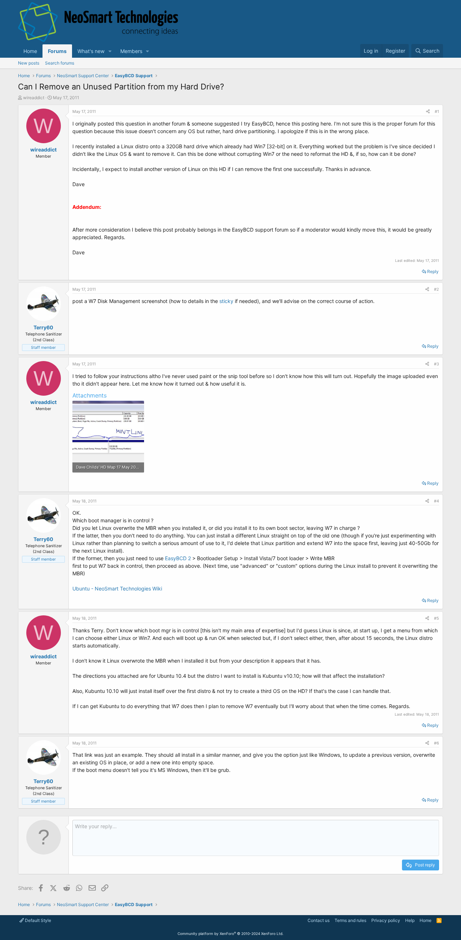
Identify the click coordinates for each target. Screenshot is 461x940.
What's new (90, 51)
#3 (436, 363)
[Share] (428, 111)
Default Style (37, 920)
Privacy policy (385, 920)
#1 (437, 111)
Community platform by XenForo (230, 933)
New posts (28, 63)
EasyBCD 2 (178, 558)
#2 (436, 289)
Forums (57, 51)
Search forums (59, 63)
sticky (226, 301)
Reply (433, 271)
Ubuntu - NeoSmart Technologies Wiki (117, 588)
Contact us (319, 920)
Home (30, 51)
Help (410, 920)
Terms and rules (350, 920)
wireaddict (33, 97)
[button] (110, 51)
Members (131, 51)
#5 (436, 618)
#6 (436, 743)
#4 (436, 501)
